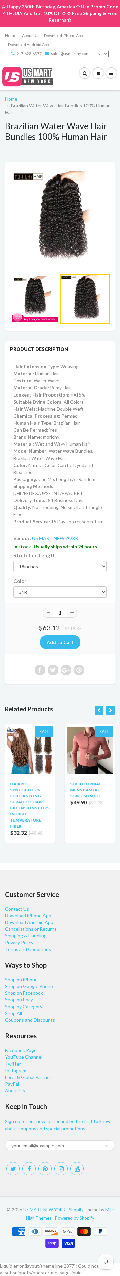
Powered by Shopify (74, 1218)
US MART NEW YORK (55, 538)
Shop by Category (23, 1006)
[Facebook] (29, 1168)
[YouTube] (77, 1168)
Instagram (15, 1070)
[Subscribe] (106, 1145)
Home (10, 35)
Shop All (13, 1013)
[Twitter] (13, 1168)
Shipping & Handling (26, 935)
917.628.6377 (29, 53)
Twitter (13, 1064)
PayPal (12, 1084)
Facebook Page (21, 1050)
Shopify (76, 1209)
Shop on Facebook (24, 993)
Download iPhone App (63, 35)
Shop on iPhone (21, 979)
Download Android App (28, 44)
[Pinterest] (45, 1168)
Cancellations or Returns (31, 929)
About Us (30, 35)
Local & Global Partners (29, 1077)
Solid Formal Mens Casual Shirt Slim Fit (85, 789)
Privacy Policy (19, 942)
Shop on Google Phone (29, 986)
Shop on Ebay (19, 999)
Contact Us (17, 909)
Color (19, 581)
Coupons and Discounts (30, 1020)
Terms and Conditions (28, 949)
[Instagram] (61, 1168)
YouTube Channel (23, 1057)
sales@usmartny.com (70, 53)
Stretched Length (34, 555)
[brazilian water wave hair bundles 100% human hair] (60, 219)
